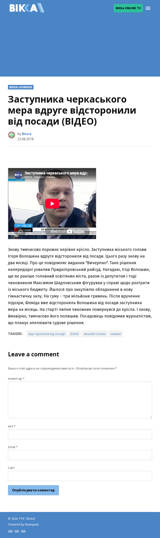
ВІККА (74, 334)
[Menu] (148, 8)
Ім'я (12, 426)
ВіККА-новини (20, 87)
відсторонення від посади (47, 334)
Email (13, 447)
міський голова (94, 334)
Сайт (11, 468)
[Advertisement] (80, 47)
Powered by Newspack (23, 524)
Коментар (16, 379)
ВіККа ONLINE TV (128, 8)
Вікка (26, 133)
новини (116, 334)
